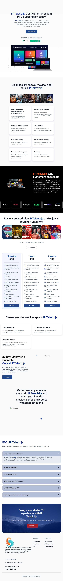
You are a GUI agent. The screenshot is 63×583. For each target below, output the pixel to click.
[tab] (31, 247)
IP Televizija (18, 21)
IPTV (15, 457)
